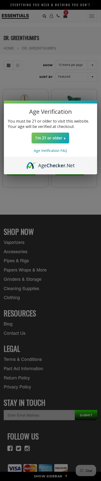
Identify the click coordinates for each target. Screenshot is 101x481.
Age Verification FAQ (50, 150)
